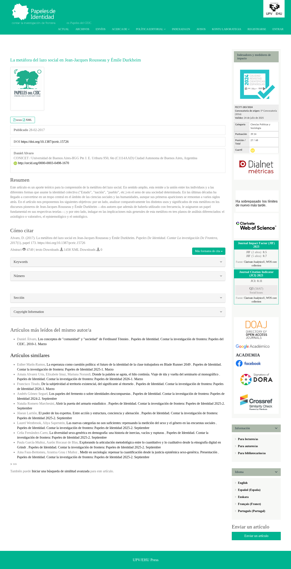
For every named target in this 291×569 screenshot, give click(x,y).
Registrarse (257, 29)
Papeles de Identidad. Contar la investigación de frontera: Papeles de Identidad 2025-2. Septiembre (83, 428)
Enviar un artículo (256, 536)
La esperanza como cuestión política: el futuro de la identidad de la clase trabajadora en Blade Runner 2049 (119, 364)
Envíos (100, 29)
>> (15, 464)
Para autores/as (247, 446)
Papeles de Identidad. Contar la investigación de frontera (36, 10)
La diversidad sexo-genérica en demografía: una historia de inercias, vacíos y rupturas (107, 433)
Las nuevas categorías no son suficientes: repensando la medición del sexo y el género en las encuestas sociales (141, 423)
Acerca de (120, 29)
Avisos (201, 29)
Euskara (243, 497)
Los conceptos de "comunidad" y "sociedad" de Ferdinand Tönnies (83, 339)
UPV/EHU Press (145, 560)
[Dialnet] (256, 166)
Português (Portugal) (251, 511)
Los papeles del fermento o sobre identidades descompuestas (90, 393)
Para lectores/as (247, 439)
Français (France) (249, 504)
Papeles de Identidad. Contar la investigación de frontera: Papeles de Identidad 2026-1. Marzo (80, 379)
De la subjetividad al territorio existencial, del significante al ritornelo (87, 384)
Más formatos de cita (208, 251)
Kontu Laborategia (226, 29)
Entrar (278, 29)
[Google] (256, 346)
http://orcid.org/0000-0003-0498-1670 (43, 163)
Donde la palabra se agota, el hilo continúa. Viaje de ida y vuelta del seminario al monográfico (155, 374)
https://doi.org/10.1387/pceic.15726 (45, 141)
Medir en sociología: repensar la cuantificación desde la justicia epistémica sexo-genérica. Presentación (149, 452)
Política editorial (150, 29)
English (242, 482)
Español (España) (249, 490)
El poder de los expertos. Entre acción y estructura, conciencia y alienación (89, 413)
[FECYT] (256, 83)
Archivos (82, 29)
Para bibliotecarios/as (251, 453)
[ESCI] (256, 225)
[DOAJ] (256, 329)
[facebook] (256, 363)
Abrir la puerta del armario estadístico (81, 403)
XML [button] (29, 119)
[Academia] (256, 354)
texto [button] (19, 119)
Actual (63, 29)
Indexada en (181, 29)
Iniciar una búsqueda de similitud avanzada (60, 471)
